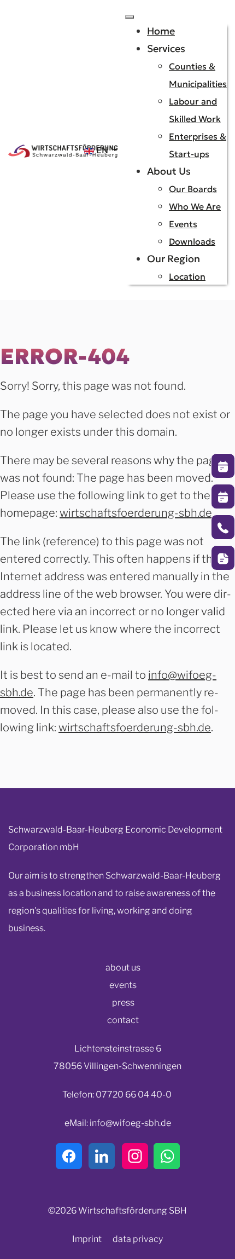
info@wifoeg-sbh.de (130, 1123)
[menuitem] (161, 31)
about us (122, 967)
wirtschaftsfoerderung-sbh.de (136, 512)
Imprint (87, 1239)
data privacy (138, 1239)
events (123, 985)
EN (102, 150)
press (123, 1002)
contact (123, 1020)
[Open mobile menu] (129, 17)
